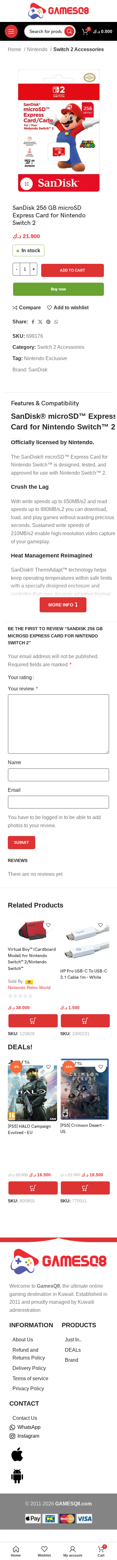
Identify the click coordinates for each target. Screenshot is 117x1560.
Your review (23, 688)
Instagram (28, 1436)
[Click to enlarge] (26, 184)
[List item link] (32, 1340)
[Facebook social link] (33, 322)
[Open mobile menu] (11, 31)
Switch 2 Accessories (78, 49)
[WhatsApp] (12, 1427)
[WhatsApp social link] (56, 322)
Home (15, 49)
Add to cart (72, 270)
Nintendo (38, 49)
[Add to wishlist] (48, 924)
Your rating (20, 677)
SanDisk (37, 369)
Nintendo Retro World (29, 987)
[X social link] (40, 322)
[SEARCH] (69, 31)
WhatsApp (29, 1427)
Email (14, 790)
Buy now (58, 289)
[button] (32, 1020)
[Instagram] (12, 1436)
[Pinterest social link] (48, 322)
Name (14, 762)
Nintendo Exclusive (45, 358)
